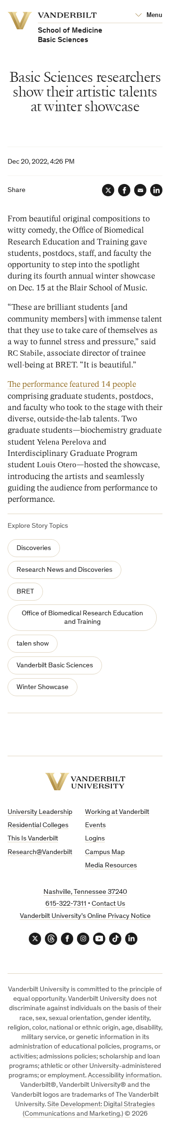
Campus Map (105, 852)
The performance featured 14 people (72, 384)
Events (95, 825)
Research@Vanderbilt (40, 852)
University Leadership (40, 812)
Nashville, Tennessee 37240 (85, 892)
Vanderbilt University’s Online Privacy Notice (85, 916)
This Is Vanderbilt (33, 838)
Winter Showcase (42, 687)
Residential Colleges (38, 825)
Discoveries (34, 548)
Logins (95, 838)
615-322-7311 (65, 904)
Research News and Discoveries (64, 570)
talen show (33, 643)
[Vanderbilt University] (85, 781)
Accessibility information (124, 1075)
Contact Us (108, 904)
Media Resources (111, 865)
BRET (25, 591)
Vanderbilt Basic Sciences (55, 665)
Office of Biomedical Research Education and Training (82, 618)
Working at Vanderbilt (117, 812)
